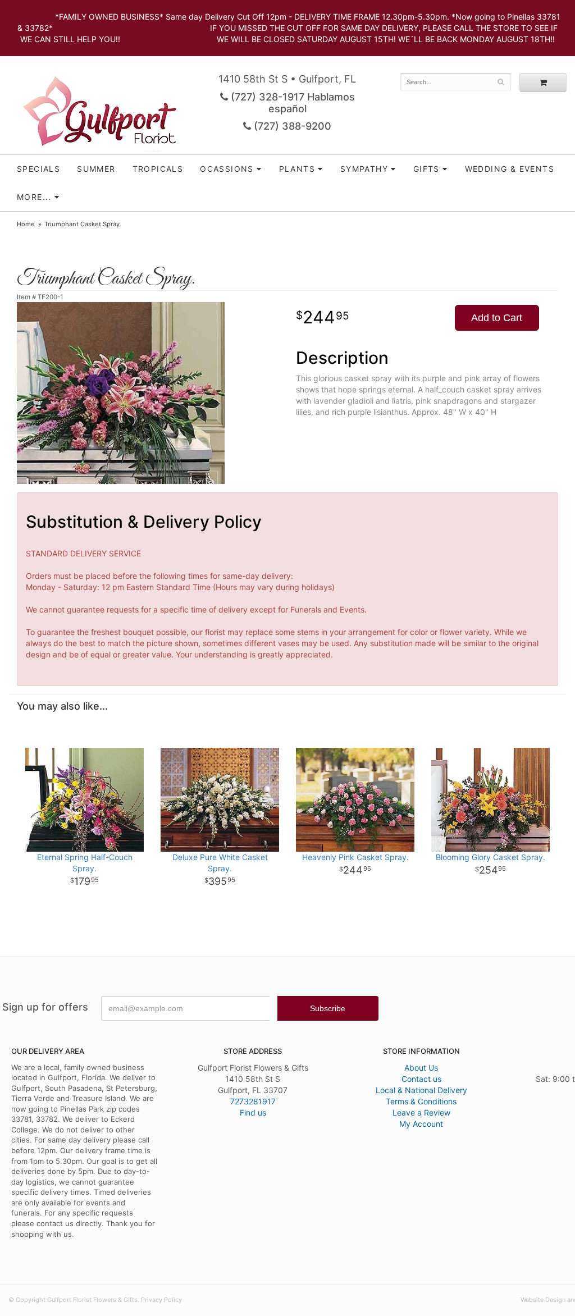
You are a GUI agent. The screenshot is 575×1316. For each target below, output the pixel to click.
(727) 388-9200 (291, 126)
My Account (421, 1123)
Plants (297, 168)
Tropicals (158, 168)
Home (26, 224)
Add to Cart (496, 317)
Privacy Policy (161, 1300)
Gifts (426, 168)
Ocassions (227, 168)
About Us (421, 1067)
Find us (253, 1112)
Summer (96, 168)
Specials (38, 168)
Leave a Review (421, 1112)
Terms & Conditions (421, 1101)
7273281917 (253, 1101)
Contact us (421, 1079)
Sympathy (364, 168)
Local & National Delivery (421, 1090)
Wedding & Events (509, 168)
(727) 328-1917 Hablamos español (291, 103)
